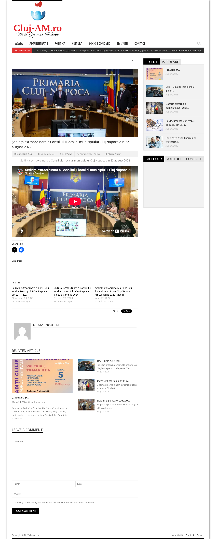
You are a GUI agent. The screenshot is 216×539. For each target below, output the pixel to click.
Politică (60, 43)
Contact (139, 43)
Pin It (115, 311)
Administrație (39, 43)
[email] (57, 324)
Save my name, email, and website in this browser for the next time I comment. (54, 502)
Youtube (174, 159)
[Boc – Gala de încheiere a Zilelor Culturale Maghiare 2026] (89, 365)
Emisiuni (122, 43)
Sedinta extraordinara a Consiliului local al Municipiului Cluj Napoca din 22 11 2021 (30, 291)
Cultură (77, 43)
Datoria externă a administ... (113, 380)
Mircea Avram (114, 154)
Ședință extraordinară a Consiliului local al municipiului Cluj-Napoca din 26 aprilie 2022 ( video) (113, 291)
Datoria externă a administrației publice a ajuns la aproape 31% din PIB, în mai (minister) (85, 50)
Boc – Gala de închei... (109, 360)
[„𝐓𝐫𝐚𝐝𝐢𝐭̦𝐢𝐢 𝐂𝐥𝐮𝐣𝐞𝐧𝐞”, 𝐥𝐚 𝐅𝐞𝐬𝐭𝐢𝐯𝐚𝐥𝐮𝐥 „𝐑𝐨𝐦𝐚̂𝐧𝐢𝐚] (45, 376)
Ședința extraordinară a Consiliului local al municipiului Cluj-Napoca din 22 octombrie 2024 (72, 291)
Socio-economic (99, 43)
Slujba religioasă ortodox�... (113, 400)
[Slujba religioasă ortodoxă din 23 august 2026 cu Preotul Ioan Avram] (89, 404)
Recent (151, 61)
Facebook (153, 159)
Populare (170, 61)
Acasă (19, 43)
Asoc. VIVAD (177, 535)
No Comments (47, 154)
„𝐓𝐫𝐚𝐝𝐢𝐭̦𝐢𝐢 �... (173, 69)
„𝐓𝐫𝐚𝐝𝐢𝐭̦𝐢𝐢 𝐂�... (20, 397)
